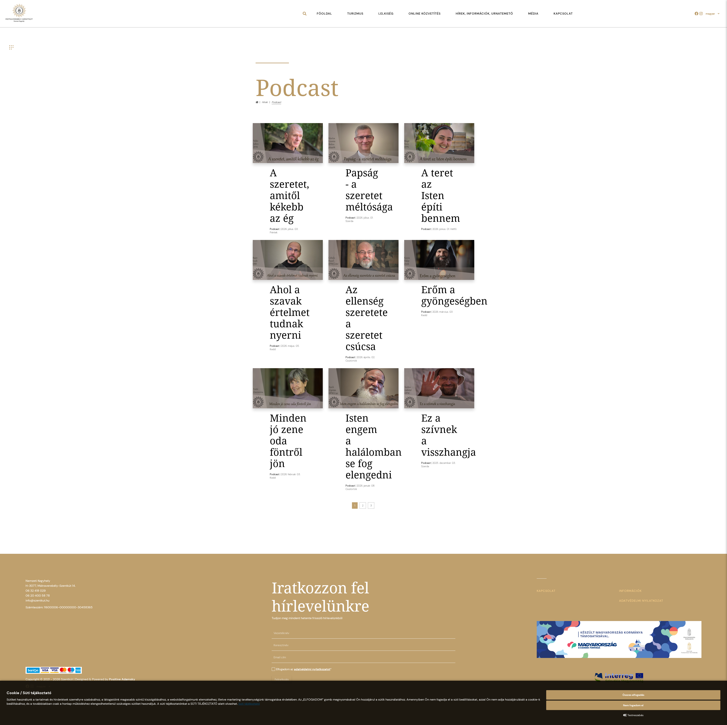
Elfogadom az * (304, 669)
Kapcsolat (563, 14)
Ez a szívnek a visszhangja (448, 435)
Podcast (274, 229)
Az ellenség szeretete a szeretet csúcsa (367, 318)
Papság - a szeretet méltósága (369, 189)
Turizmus (355, 14)
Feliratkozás (282, 679)
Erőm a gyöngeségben (454, 295)
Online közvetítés (425, 14)
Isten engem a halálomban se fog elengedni (374, 446)
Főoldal (324, 14)
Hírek (265, 102)
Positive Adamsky (122, 679)
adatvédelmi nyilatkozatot (312, 669)
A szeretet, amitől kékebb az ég (289, 195)
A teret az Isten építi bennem (440, 195)
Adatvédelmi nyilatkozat (641, 601)
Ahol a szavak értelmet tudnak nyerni (290, 312)
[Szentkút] (19, 13)
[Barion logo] (108, 670)
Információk (630, 591)
